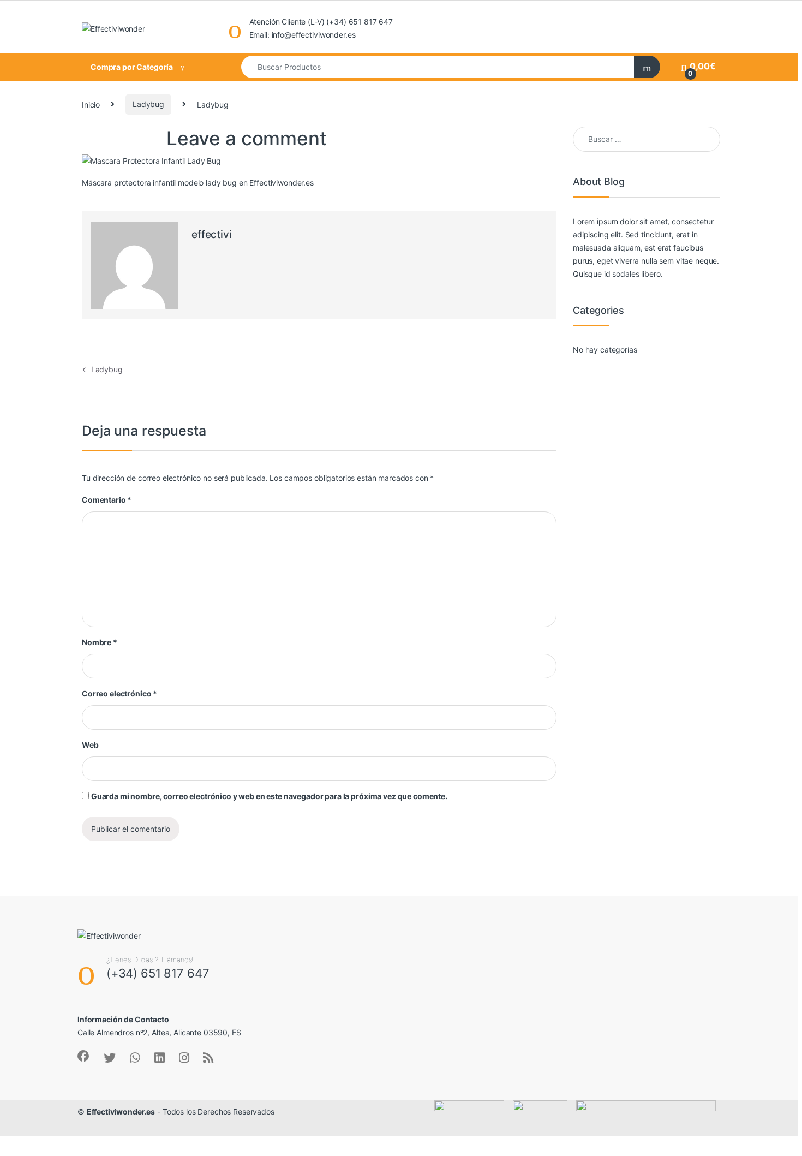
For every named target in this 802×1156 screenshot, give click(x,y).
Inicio (91, 104)
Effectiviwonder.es (121, 1111)
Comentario (106, 499)
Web (90, 744)
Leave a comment (246, 138)
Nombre (99, 642)
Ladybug (148, 104)
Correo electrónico (119, 693)
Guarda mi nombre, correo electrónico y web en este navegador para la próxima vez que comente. (269, 796)
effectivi (211, 234)
